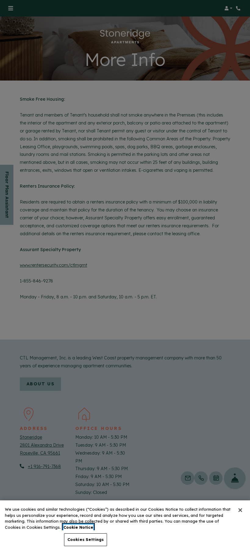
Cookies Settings (85, 539)
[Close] (240, 510)
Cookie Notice (78, 527)
